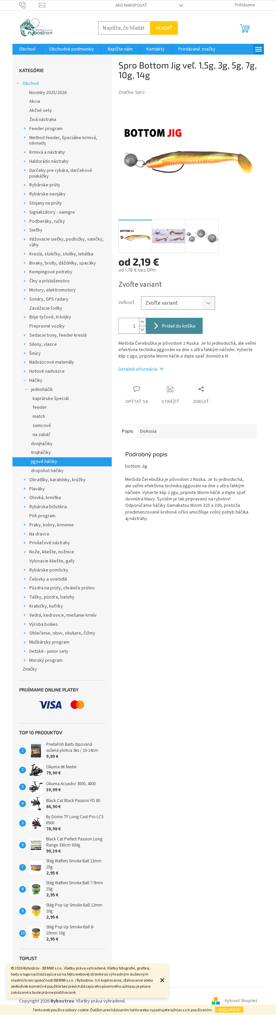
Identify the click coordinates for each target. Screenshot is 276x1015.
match (39, 416)
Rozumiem (229, 1009)
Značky (30, 669)
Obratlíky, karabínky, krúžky (57, 479)
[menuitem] (27, 49)
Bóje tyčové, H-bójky (50, 317)
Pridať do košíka (179, 326)
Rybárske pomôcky (48, 570)
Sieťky (35, 230)
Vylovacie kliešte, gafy (52, 561)
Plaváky (37, 489)
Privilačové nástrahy (49, 543)
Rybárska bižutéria (48, 506)
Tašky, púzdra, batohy (51, 597)
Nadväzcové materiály (51, 362)
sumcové (42, 425)
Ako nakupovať (131, 5)
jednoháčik (42, 389)
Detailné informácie (138, 369)
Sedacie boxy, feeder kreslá (58, 335)
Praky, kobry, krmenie (51, 525)
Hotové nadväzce (47, 371)
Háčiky (35, 380)
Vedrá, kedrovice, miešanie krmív (63, 615)
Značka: (131, 92)
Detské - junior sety (48, 651)
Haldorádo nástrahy (49, 161)
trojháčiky (41, 452)
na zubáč (41, 434)
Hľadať (164, 28)
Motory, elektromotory (52, 290)
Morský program (46, 660)
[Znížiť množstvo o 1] (142, 330)
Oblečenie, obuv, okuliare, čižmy (62, 633)
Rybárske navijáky (47, 194)
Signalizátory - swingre (52, 212)
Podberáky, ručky (47, 221)
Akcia (34, 101)
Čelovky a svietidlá (48, 579)
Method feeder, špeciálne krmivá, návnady (63, 140)
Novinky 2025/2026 (48, 92)
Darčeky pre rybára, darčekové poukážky (60, 173)
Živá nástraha (42, 119)
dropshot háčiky (47, 470)
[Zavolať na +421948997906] (29, 5)
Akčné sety (40, 110)
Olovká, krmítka (45, 497)
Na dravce (39, 534)
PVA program (42, 516)
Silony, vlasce (43, 344)
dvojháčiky (42, 443)
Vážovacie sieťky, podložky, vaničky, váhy (66, 242)
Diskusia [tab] (148, 431)
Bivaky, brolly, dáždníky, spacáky (62, 263)
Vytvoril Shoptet (241, 1001)
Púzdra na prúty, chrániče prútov (62, 588)
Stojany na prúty (45, 203)
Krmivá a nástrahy (47, 152)
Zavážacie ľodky (45, 308)
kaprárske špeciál (51, 398)
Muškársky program (49, 642)
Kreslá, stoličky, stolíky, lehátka (61, 254)
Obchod (31, 83)
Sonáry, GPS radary (48, 299)
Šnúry (35, 353)
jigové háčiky (44, 461)
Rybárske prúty (44, 185)
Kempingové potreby (50, 272)
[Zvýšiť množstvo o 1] (142, 322)
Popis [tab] (127, 431)
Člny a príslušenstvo (49, 281)
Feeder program (46, 128)
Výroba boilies (43, 624)
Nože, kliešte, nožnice (51, 552)
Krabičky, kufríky (46, 606)
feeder (40, 407)
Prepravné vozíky (47, 326)
